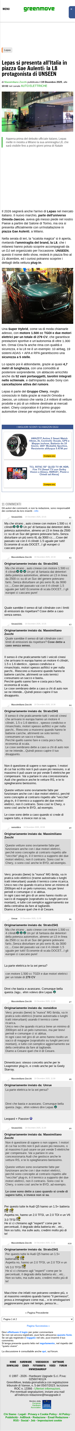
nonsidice (16, 827)
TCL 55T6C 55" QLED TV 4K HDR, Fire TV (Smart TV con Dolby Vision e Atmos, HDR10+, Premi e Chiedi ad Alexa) (49, 470)
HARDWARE (26, 1362)
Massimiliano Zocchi (21, 557)
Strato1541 (16, 517)
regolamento (47, 1343)
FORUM (63, 1365)
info (36, 510)
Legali (22, 1414)
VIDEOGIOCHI (42, 1362)
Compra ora (49, 456)
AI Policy (64, 1414)
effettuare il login (17, 1332)
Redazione (39, 1417)
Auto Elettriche (34, 85)
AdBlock (25, 1417)
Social (24, 1420)
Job (33, 1420)
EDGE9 (25, 1365)
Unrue (14, 918)
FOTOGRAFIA (39, 1365)
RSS (16, 1420)
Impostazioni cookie (50, 1420)
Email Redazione (58, 1417)
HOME (13, 1362)
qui (44, 1351)
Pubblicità (11, 1417)
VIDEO (52, 1365)
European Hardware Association (36, 1405)
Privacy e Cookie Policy (42, 1414)
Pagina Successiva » (38, 1325)
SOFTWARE (58, 1362)
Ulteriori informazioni (47, 1388)
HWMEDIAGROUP (37, 1369)
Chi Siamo (10, 1414)
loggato (31, 1337)
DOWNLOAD (12, 1365)
